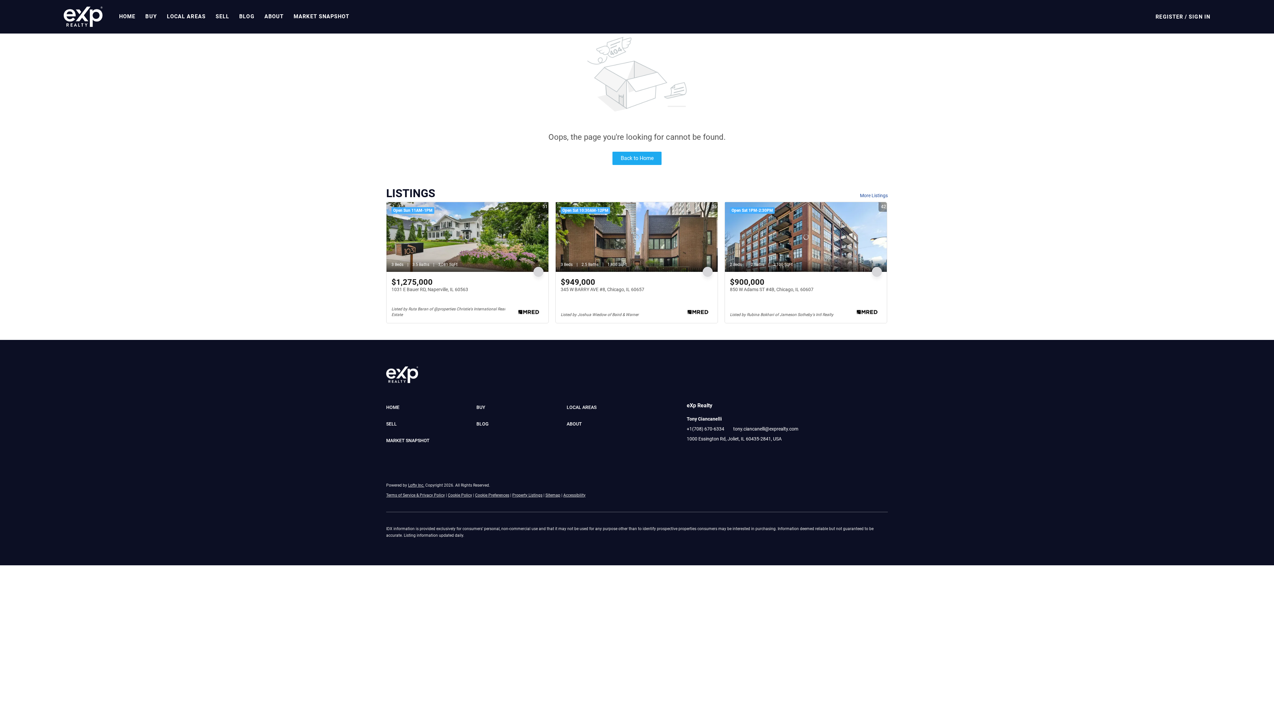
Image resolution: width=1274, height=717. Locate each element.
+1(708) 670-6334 (705, 429)
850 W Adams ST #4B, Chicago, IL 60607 (772, 289)
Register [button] (1169, 17)
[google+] (718, 454)
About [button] (274, 16)
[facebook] (692, 454)
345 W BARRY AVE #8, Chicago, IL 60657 (602, 289)
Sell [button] (222, 16)
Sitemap (552, 495)
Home (127, 16)
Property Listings (527, 495)
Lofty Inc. (416, 485)
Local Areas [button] (186, 16)
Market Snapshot (321, 16)
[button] (83, 17)
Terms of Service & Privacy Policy (415, 495)
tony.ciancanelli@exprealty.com (765, 429)
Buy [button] (151, 16)
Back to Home (637, 158)
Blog (246, 16)
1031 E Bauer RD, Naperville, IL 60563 (429, 289)
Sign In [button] (1199, 17)
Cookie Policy (460, 495)
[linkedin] (705, 454)
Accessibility (574, 495)
